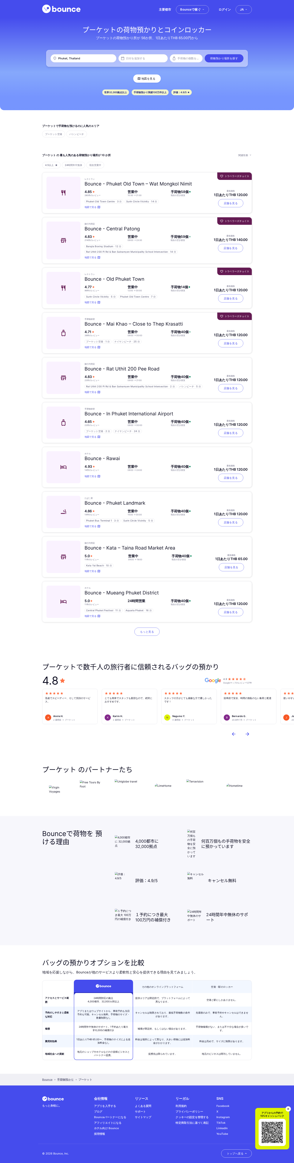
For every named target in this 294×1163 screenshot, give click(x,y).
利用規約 (181, 1106)
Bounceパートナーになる (110, 1117)
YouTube (222, 1133)
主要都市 (165, 9)
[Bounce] (61, 9)
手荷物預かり (65, 1079)
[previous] (233, 734)
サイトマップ (143, 1117)
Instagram (223, 1117)
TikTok (220, 1122)
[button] (224, 58)
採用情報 (99, 1133)
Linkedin (222, 1128)
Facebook (222, 1106)
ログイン (225, 9)
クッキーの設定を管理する (192, 1117)
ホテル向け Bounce (106, 1128)
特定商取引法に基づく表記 (192, 1122)
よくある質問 (143, 1106)
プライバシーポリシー (189, 1111)
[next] (247, 734)
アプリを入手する (105, 1106)
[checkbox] (53, 134)
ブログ (98, 1111)
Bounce (47, 1079)
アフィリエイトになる (108, 1122)
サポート (140, 1111)
